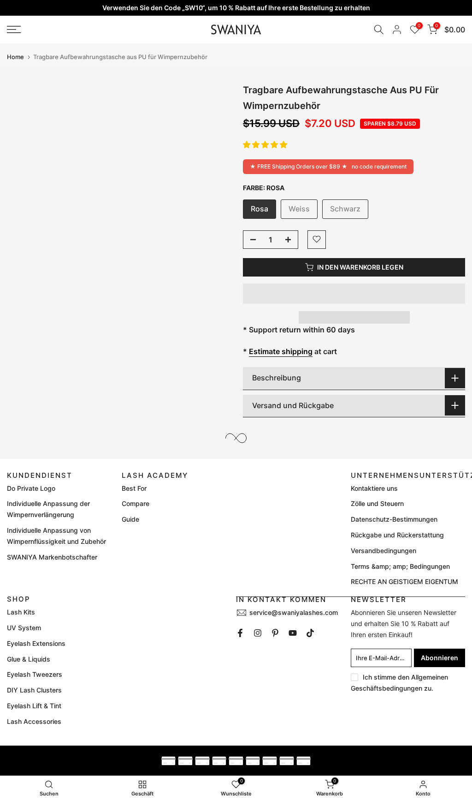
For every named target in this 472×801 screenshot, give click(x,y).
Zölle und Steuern (377, 503)
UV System (24, 628)
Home (15, 57)
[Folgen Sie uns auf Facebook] (240, 632)
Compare (135, 503)
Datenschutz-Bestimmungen (394, 519)
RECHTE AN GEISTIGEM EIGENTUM (404, 581)
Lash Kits (21, 612)
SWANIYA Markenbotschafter (52, 557)
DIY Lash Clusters (34, 690)
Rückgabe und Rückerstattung (397, 535)
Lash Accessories (34, 721)
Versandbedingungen (383, 550)
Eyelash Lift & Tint (34, 706)
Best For (134, 488)
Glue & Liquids (28, 659)
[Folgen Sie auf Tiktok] (310, 632)
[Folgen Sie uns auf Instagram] (258, 632)
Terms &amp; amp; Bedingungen (400, 566)
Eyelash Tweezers (34, 674)
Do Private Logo (31, 488)
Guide (130, 519)
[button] (265, 144)
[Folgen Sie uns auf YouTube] (293, 632)
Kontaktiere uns (374, 488)
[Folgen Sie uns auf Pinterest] (275, 632)
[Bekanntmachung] (236, 7)
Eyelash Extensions (36, 643)
